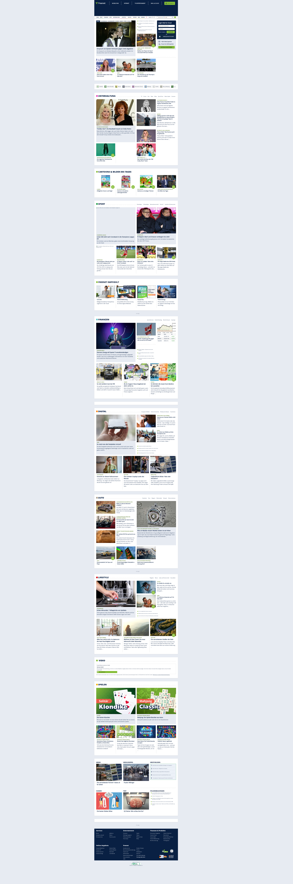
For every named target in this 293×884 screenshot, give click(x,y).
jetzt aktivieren (102, 673)
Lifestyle (103, 579)
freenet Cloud (153, 836)
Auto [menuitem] (110, 17)
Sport (101, 204)
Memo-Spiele (167, 96)
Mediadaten (139, 853)
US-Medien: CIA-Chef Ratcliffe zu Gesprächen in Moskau (146, 24)
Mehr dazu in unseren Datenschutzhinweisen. (161, 676)
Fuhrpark (165, 499)
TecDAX (160, 342)
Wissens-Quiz (140, 838)
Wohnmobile (159, 499)
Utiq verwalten (126, 858)
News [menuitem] (97, 17)
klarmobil (111, 853)
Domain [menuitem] (143, 17)
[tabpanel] (116, 37)
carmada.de (112, 855)
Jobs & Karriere (150, 321)
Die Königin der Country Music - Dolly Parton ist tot (146, 20)
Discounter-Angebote (155, 835)
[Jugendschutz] (136, 865)
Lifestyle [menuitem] (124, 17)
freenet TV (98, 851)
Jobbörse (111, 835)
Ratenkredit (166, 836)
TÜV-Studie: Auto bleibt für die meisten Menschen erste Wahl (146, 361)
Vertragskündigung (141, 857)
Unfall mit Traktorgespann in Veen (157, 797)
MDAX (159, 340)
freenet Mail (153, 838)
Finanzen (103, 321)
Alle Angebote (170, 3)
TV (141, 96)
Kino (149, 96)
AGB (124, 860)
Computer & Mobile (145, 413)
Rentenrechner (167, 840)
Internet (126, 3)
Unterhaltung (107, 96)
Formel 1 (162, 204)
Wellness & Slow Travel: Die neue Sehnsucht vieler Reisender (148, 615)
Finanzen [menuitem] (106, 17)
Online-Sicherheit (167, 835)
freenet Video (112, 849)
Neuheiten (144, 499)
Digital (102, 413)
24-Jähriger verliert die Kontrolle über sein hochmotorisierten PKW (162, 803)
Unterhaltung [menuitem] (116, 17)
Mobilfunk (115, 3)
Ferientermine (99, 838)
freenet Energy (99, 855)
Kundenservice (126, 849)
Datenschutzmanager (128, 857)
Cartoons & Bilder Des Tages (114, 171)
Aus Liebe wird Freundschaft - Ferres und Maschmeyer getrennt (145, 30)
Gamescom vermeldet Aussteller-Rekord (144, 447)
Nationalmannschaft (154, 204)
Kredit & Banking (158, 321)
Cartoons (173, 96)
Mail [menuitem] (139, 17)
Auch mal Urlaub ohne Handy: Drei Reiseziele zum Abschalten (148, 617)
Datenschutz (126, 855)
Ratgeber (152, 579)
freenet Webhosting (154, 840)
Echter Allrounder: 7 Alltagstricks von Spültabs (160, 770)
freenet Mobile (112, 851)
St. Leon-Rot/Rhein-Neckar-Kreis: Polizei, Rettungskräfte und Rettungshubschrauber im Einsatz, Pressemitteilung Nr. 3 (161, 795)
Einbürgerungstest (127, 836)
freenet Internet (99, 853)
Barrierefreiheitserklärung (129, 851)
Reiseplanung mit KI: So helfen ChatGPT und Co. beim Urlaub (148, 450)
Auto (101, 499)
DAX (159, 338)
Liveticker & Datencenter (170, 204)
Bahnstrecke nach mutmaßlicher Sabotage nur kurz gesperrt (162, 767)
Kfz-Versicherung (154, 842)
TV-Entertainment (140, 3)
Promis (144, 96)
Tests (149, 499)
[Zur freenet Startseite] (100, 3)
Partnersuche (112, 838)
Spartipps (173, 321)
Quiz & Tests (160, 96)
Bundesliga (139, 204)
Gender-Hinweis (140, 849)
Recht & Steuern (166, 321)
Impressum (125, 853)
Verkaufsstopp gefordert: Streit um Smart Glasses (146, 454)
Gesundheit (173, 579)
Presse (138, 851)
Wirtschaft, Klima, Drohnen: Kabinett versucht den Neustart (146, 27)
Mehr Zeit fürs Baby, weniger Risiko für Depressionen (161, 773)
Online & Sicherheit (155, 413)
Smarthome (172, 413)
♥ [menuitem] (146, 17)
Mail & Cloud (155, 3)
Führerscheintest (171, 499)
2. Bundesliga (146, 204)
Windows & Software (164, 413)
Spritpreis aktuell (100, 836)
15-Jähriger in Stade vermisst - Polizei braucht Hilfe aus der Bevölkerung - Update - (163, 806)
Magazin (153, 499)
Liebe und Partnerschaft (164, 579)
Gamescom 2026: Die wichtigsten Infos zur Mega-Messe (147, 452)
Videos (138, 836)
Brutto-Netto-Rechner (168, 838)
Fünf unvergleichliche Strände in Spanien (145, 612)
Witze (155, 96)
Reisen (156, 579)
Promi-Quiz (125, 840)
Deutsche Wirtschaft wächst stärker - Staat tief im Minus (146, 355)
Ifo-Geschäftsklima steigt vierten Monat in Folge (145, 357)
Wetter (111, 836)
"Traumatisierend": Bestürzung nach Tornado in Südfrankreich (163, 779)
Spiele (138, 835)
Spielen (102, 686)
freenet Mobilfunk (100, 849)
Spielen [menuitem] (134, 17)
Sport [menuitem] (101, 17)
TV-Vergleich (166, 842)
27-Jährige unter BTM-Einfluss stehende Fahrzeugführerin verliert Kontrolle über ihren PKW (162, 801)
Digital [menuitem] (129, 17)
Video (152, 96)
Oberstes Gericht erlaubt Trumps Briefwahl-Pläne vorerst (162, 776)
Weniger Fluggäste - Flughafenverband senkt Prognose (145, 352)
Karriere (138, 855)
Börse (97, 835)
